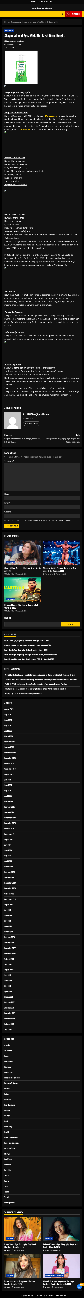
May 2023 (7, 921)
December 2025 (10, 752)
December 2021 (9, 1013)
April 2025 (8, 796)
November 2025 (10, 758)
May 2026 (7, 725)
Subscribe (76, 14)
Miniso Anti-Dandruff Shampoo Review (61, 675)
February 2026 (9, 741)
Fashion (7, 1110)
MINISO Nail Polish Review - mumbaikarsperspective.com (25, 675)
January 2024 (9, 877)
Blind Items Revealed (12, 1077)
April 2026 (8, 730)
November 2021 (9, 1018)
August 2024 (8, 839)
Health (6, 1132)
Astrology (7, 1045)
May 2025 (7, 790)
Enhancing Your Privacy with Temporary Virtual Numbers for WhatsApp (52, 679)
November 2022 (10, 953)
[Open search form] (62, 14)
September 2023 (10, 899)
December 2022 (10, 948)
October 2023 (9, 893)
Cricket (7, 1088)
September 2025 (10, 768)
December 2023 (10, 882)
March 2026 (8, 736)
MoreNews (50, 1295)
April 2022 (8, 991)
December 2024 (10, 817)
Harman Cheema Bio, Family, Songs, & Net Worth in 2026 (21, 606)
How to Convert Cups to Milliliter (30, 693)
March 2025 (8, 801)
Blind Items (8, 1072)
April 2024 (8, 861)
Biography (7, 1067)
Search (7, 618)
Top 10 (6, 1191)
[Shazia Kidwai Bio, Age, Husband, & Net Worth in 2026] (22, 553)
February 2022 (9, 1002)
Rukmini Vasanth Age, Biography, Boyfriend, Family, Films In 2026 (27, 645)
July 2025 (7, 779)
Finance (7, 1115)
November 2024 (10, 823)
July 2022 (7, 975)
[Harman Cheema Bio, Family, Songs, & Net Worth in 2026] (22, 589)
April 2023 (8, 926)
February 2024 (9, 872)
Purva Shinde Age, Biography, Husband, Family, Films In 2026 (26, 650)
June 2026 (8, 720)
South (6, 1175)
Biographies (9, 30)
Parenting (7, 1170)
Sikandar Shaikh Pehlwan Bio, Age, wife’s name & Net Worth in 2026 (59, 569)
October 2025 (9, 763)
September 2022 (10, 964)
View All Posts (31, 423)
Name (7, 494)
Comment (9, 461)
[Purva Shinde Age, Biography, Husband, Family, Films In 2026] (22, 1266)
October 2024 (9, 828)
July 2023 (7, 910)
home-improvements (11, 1142)
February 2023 (9, 937)
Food (6, 1121)
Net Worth (8, 1159)
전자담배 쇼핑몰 (11, 684)
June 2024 (8, 850)
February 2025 (9, 807)
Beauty (6, 1056)
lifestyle (7, 1153)
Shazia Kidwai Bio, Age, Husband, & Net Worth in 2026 (22, 569)
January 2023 (9, 942)
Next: (63, 438)
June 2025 (8, 785)
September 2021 (10, 1029)
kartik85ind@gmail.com (15, 41)
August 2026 (9, 709)
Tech (6, 1186)
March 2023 (8, 931)
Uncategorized (9, 1202)
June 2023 (8, 915)
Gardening (8, 1126)
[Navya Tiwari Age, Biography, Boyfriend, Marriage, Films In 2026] (22, 1229)
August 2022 (8, 969)
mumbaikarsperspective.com (42, 8)
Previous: (22, 438)
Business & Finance (11, 1083)
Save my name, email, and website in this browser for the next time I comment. (39, 520)
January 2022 (9, 1007)
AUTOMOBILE (8, 1050)
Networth (7, 1164)
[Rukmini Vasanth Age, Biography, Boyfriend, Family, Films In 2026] (61, 1229)
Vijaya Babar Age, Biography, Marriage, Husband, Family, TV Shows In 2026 (30, 654)
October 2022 (9, 958)
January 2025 (9, 812)
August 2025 (8, 774)
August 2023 (8, 904)
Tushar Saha (10, 574)
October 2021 (9, 1024)
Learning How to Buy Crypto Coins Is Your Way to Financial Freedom (43, 684)
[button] (4, 14)
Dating (6, 1094)
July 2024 (7, 844)
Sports (6, 1181)
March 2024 (8, 866)
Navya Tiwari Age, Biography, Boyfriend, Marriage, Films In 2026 (27, 640)
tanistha (47, 1287)
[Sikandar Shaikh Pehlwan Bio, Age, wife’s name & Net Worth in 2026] (61, 553)
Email (7, 503)
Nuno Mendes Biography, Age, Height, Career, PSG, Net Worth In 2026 (29, 659)
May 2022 (7, 986)
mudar (8, 1250)
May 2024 (7, 855)
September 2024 (10, 834)
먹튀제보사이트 (10, 693)
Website (7, 512)
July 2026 (7, 714)
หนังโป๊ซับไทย (10, 688)
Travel (6, 1197)
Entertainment (9, 1105)
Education (7, 1099)
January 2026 (9, 747)
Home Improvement (11, 1137)
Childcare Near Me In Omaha (15, 679)
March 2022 (8, 996)
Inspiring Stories (10, 1148)
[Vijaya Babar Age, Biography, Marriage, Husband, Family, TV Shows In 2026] (61, 1266)
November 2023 (10, 888)
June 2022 (8, 980)
